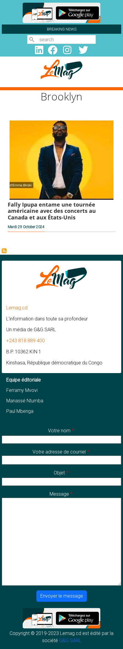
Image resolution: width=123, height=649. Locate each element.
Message (59, 494)
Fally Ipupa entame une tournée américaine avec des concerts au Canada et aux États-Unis (52, 211)
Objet (59, 473)
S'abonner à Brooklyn (4, 250)
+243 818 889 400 (25, 340)
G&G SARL (70, 640)
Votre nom (59, 430)
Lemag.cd (16, 308)
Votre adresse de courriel (59, 452)
